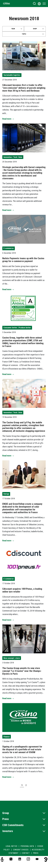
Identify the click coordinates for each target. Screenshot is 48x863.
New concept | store (11, 658)
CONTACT (26, 853)
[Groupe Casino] (6, 3)
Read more (6, 119)
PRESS (35, 853)
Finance (6, 737)
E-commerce (8, 248)
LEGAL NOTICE (11, 846)
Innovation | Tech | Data (12, 157)
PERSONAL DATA (27, 846)
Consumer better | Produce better (17, 327)
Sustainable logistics (11, 75)
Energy (6, 494)
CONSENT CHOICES (21, 850)
